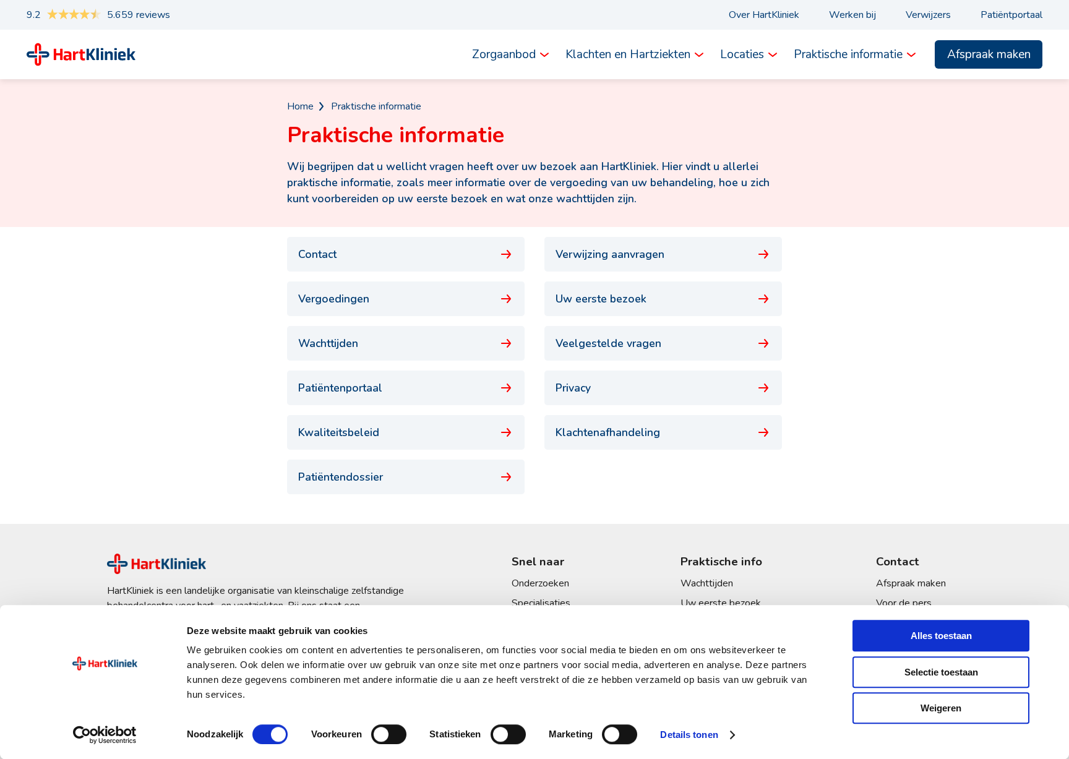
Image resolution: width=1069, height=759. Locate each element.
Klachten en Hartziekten (627, 54)
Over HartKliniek (764, 15)
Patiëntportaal (1011, 15)
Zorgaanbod (504, 54)
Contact (317, 254)
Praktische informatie (848, 54)
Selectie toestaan (941, 672)
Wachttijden (328, 343)
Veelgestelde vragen (608, 343)
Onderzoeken (540, 583)
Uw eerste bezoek (601, 298)
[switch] (388, 734)
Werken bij (852, 15)
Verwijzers (928, 15)
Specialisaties (541, 603)
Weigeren (941, 708)
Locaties (742, 54)
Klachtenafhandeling (608, 432)
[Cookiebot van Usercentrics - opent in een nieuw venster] (105, 735)
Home (300, 106)
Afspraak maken (989, 54)
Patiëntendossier (340, 477)
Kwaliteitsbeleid (338, 432)
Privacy (573, 387)
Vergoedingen (333, 298)
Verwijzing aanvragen (610, 254)
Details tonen (689, 734)
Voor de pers (904, 603)
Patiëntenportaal (340, 387)
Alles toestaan (941, 635)
